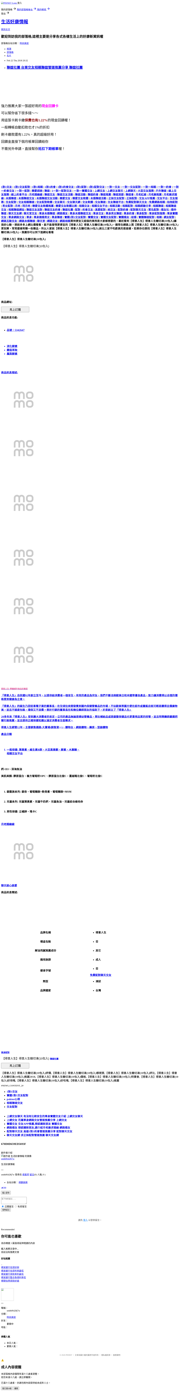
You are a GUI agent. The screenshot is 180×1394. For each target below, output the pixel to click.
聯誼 (47, 190)
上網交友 (99, 190)
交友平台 (162, 198)
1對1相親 (37, 186)
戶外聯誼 (161, 190)
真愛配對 (100, 209)
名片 (9, 55)
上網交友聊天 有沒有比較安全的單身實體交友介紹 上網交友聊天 (45, 1116)
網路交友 (52, 220)
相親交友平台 (100, 205)
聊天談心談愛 (9, 885)
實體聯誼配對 (147, 217)
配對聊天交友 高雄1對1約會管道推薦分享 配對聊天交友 (39, 1131)
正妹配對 (131, 198)
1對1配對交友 (97, 186)
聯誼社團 (67, 209)
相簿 (9, 49)
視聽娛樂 (23, 1182)
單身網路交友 (16, 217)
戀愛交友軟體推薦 (43, 205)
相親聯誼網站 (16, 209)
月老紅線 (141, 194)
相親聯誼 (158, 205)
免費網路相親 (157, 202)
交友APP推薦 (147, 198)
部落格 (10, 52)
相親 (159, 217)
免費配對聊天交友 (136, 202)
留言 (32, 1174)
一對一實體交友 (83, 190)
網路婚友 (62, 213)
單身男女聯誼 (114, 213)
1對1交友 (6, 186)
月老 (17, 205)
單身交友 (98, 213)
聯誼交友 (49, 194)
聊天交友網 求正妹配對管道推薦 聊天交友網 (33, 1135)
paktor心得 (13, 1099)
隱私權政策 (105, 1355)
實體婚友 (124, 217)
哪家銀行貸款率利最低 (12, 1274)
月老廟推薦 (155, 194)
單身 (29, 217)
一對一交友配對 (131, 186)
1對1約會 (50, 186)
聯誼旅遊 (118, 194)
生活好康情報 (14, 21)
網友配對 (169, 217)
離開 (16, 1388)
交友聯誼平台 (116, 202)
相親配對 (127, 205)
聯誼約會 (93, 194)
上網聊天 (130, 190)
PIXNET (69, 1355)
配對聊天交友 (138, 209)
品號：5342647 (16, 330)
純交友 (112, 209)
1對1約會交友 (66, 186)
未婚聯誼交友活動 (47, 198)
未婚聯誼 (11, 198)
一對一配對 (23, 190)
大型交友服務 (146, 190)
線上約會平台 (19, 194)
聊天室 (41, 220)
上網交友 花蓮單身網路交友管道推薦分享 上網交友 (37, 1120)
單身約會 (129, 213)
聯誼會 (130, 194)
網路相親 (65, 220)
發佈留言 (6, 1210)
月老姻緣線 (35, 194)
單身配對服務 (157, 213)
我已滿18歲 (7, 1388)
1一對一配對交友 (62, 190)
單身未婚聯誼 (47, 213)
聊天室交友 (30, 213)
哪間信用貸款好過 (10, 1281)
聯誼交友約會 (52, 209)
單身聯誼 (57, 217)
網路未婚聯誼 (27, 220)
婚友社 (165, 209)
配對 (77, 209)
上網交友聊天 (115, 190)
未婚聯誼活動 (98, 198)
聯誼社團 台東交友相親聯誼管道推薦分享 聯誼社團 (45, 67)
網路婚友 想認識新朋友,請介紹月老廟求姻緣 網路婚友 (38, 1127)
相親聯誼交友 (15, 1102)
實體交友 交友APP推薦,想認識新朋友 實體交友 (34, 1123)
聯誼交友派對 (34, 209)
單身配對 (141, 213)
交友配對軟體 (44, 202)
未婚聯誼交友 (26, 198)
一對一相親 (149, 186)
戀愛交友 (65, 198)
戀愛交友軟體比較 (66, 205)
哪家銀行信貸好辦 (10, 1267)
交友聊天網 (73, 202)
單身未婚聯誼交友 (80, 213)
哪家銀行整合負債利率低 (13, 1277)
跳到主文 (5, 29)
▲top (3, 1187)
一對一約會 (164, 186)
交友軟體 (87, 202)
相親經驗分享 (143, 205)
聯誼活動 (80, 194)
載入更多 (6, 1193)
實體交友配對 (109, 217)
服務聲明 (116, 1355)
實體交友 (93, 217)
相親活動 (115, 205)
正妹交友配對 (116, 198)
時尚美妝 (24, 43)
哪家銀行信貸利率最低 (12, 1271)
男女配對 (7, 205)
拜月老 (26, 205)
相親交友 (84, 205)
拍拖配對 (172, 202)
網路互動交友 (9, 220)
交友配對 (11, 202)
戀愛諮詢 (37, 190)
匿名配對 (153, 209)
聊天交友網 (15, 213)
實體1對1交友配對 (75, 217)
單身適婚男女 (42, 217)
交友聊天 (59, 202)
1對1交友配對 (22, 186)
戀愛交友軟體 (80, 198)
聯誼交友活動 (65, 194)
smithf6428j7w (7, 1159)
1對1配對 (81, 186)
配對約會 (123, 209)
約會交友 (87, 209)
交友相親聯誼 (26, 202)
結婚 (134, 217)
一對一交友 (113, 186)
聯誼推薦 (105, 194)
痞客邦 (25, 1174)
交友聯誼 (100, 202)
